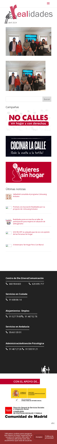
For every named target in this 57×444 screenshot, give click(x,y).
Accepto (39, 437)
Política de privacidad (49, 437)
